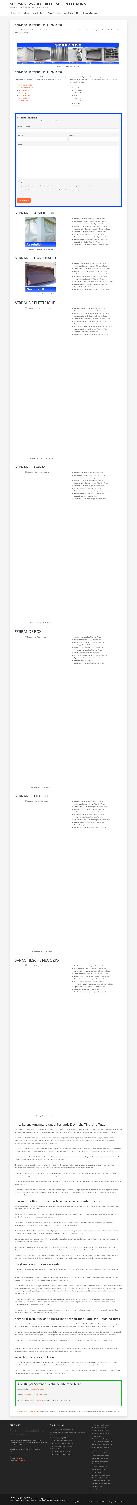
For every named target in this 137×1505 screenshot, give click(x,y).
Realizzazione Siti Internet (17, 1500)
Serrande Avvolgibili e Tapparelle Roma (48, 3)
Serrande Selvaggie (32, 1395)
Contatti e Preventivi (121, 1501)
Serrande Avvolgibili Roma (100, 1458)
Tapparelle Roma (97, 1486)
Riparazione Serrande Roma (100, 1450)
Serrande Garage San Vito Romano (62, 1435)
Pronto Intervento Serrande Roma (102, 1442)
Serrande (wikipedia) (38, 1389)
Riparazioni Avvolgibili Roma (100, 1455)
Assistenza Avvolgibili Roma (100, 1425)
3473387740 (19, 1458)
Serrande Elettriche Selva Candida (62, 1446)
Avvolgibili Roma (97, 1436)
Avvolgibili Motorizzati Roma (100, 1433)
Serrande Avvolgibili (25, 85)
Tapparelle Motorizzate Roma (101, 1483)
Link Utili (94, 1489)
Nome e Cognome (24, 126)
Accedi (55, 1499)
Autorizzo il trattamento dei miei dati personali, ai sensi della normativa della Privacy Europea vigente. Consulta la (56, 186)
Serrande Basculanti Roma (100, 1461)
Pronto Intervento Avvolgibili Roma (102, 1439)
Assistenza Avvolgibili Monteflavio (62, 1438)
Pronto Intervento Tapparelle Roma (102, 1444)
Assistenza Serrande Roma (100, 1428)
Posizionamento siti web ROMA (35, 1500)
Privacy (20, 182)
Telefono (21, 135)
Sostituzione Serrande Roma (100, 1478)
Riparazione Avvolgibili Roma (100, 1447)
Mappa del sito (47, 1499)
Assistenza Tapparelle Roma (100, 1430)
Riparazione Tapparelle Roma (101, 1453)
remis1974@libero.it (20, 1460)
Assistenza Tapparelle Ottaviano (61, 1452)
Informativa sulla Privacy (17, 1499)
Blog (110, 1501)
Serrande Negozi (24, 98)
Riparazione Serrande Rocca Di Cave (63, 1443)
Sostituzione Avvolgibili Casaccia (62, 1440)
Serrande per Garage (26, 93)
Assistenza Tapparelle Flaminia (61, 1454)
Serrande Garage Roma (99, 1469)
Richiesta (21, 144)
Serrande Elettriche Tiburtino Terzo (27, 1412)
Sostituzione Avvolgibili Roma (101, 1475)
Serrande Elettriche (25, 90)
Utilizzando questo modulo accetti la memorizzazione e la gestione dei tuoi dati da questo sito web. (48, 190)
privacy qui (90, 186)
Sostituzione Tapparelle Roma (101, 1481)
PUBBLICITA (36, 1400)
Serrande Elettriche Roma (100, 1467)
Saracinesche (23, 101)
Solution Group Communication (55, 1500)
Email (71, 135)
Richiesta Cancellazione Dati (33, 1499)
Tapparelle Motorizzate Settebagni (62, 1429)
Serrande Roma (96, 1472)
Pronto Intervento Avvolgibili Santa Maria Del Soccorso (68, 1432)
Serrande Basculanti (26, 88)
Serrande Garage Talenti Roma (61, 1449)
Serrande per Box (24, 95)
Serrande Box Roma (98, 1464)
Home (55, 1501)
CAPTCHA (20, 194)
